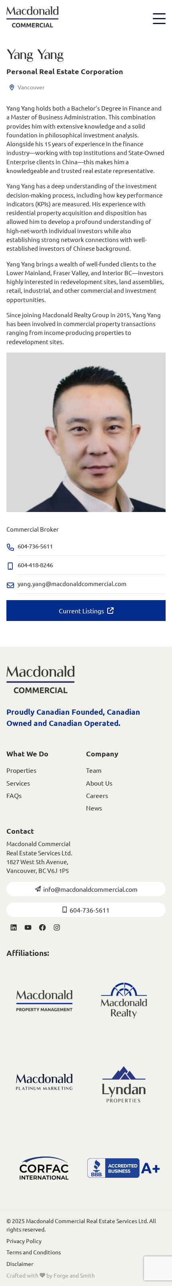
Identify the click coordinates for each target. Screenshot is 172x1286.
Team (94, 770)
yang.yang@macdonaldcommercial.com (72, 583)
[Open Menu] (159, 18)
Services (18, 783)
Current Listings (81, 611)
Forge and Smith (74, 1275)
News (94, 808)
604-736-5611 (90, 910)
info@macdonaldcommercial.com (90, 889)
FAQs (14, 795)
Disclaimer (19, 1263)
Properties (21, 770)
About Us (99, 783)
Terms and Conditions (33, 1252)
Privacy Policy (24, 1240)
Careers (97, 795)
